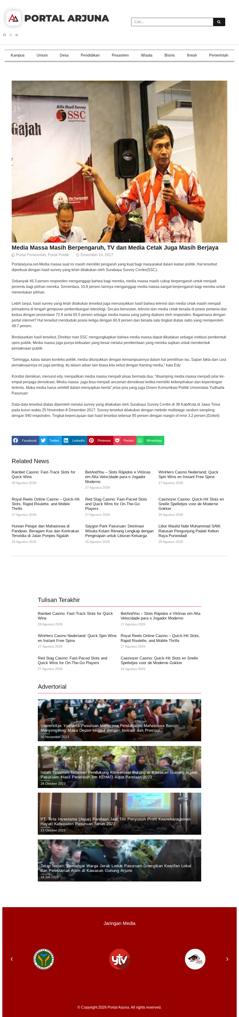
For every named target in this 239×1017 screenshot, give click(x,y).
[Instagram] (10, 35)
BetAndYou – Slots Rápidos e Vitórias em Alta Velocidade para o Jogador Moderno (118, 477)
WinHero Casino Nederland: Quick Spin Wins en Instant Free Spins (188, 474)
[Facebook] (4, 35)
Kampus (18, 55)
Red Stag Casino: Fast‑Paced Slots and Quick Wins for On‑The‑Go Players (116, 504)
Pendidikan (90, 55)
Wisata (146, 55)
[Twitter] (16, 35)
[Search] (219, 22)
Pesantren (120, 55)
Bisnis (170, 55)
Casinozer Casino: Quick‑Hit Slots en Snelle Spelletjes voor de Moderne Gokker (191, 504)
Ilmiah (192, 55)
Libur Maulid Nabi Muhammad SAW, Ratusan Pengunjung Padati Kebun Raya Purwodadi (189, 531)
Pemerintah (218, 55)
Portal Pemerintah (31, 255)
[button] (25, 440)
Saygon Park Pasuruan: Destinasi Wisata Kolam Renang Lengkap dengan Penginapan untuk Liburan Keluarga (119, 531)
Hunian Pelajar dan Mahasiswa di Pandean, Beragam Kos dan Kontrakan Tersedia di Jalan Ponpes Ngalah (45, 531)
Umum (42, 55)
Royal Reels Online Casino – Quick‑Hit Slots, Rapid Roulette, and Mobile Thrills (46, 504)
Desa (64, 55)
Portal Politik (58, 255)
